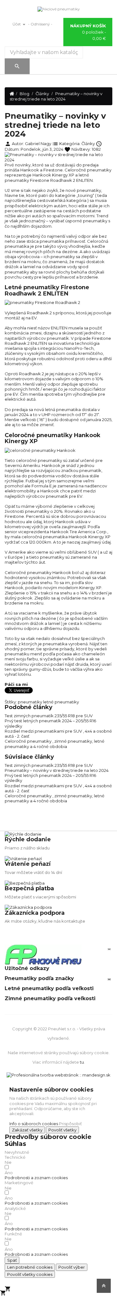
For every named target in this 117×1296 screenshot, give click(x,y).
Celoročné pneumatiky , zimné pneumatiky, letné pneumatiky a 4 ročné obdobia (55, 744)
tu (82, 1062)
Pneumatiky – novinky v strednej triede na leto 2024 (57, 770)
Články (88, 143)
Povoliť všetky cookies (29, 1274)
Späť (12, 1260)
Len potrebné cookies (29, 1267)
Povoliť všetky (62, 1129)
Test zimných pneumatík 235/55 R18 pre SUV (49, 715)
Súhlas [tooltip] (15, 1143)
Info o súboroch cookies (33, 1123)
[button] (36, 1177)
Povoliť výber (71, 1267)
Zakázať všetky (27, 1129)
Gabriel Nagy (38, 143)
